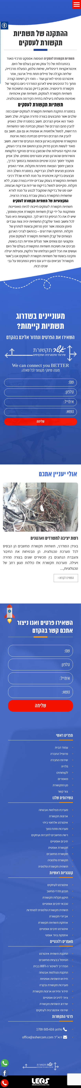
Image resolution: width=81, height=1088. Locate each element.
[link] (9, 7)
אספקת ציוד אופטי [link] (56, 935)
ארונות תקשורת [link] (58, 816)
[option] (40, 532)
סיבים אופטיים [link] (59, 841)
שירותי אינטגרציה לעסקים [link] (52, 1010)
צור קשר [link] (63, 791)
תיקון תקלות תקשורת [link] (55, 897)
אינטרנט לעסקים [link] (57, 885)
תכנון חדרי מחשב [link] (57, 891)
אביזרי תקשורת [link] (58, 916)
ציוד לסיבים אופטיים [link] (55, 997)
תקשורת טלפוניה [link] (58, 860)
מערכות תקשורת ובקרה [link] (53, 985)
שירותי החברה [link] (59, 760)
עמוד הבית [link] (61, 747)
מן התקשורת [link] (60, 785)
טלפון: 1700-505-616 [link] (49, 1029)
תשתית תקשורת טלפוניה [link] (53, 866)
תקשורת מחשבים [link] (57, 854)
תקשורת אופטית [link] (58, 847)
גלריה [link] (64, 766)
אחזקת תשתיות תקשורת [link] (53, 922)
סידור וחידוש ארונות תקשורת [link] (50, 991)
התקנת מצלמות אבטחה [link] (53, 972)
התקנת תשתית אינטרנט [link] (53, 953)
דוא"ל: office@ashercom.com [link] (42, 1037)
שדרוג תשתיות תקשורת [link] (54, 1004)
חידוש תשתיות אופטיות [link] (54, 978)
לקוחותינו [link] (62, 772)
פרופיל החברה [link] (59, 754)
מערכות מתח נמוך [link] (57, 829)
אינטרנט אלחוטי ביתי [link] (55, 822)
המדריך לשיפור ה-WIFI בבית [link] (50, 966)
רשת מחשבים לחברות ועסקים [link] (49, 835)
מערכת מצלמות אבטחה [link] (53, 810)
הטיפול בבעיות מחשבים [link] (53, 960)
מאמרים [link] (63, 779)
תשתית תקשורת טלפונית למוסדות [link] (47, 910)
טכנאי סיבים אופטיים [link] (55, 903)
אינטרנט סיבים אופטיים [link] (54, 929)
